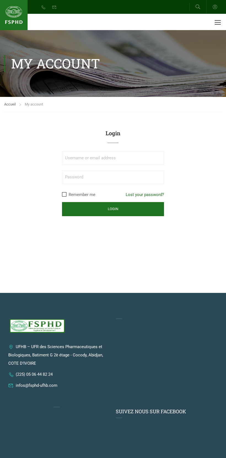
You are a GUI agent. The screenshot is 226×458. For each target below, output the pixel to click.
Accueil (10, 104)
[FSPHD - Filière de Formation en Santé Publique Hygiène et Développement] (14, 15)
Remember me (81, 194)
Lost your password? (145, 194)
